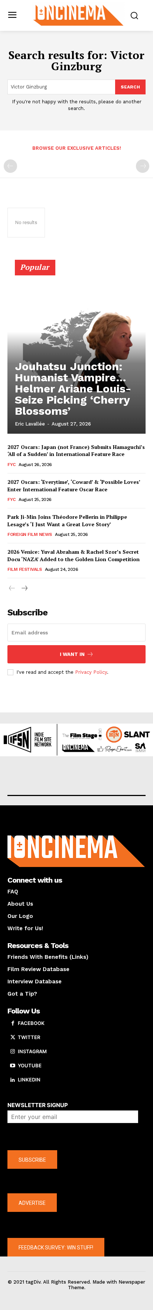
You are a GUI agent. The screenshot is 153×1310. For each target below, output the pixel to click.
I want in (72, 654)
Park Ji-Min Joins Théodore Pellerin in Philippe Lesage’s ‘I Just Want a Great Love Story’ (67, 520)
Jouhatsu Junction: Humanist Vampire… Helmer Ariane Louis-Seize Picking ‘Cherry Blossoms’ (73, 388)
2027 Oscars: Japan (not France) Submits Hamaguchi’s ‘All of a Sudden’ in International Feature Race (76, 450)
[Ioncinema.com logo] (78, 14)
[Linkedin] (12, 1080)
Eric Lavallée (30, 424)
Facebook (31, 1023)
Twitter (29, 1037)
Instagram (32, 1051)
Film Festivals (24, 569)
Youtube (30, 1065)
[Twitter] (12, 1037)
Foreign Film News (29, 534)
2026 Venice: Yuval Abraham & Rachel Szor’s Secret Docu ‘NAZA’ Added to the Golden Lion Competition (73, 555)
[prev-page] (10, 166)
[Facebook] (12, 1023)
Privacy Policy (91, 672)
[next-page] (24, 588)
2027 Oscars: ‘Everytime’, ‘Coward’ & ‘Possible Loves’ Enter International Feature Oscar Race (73, 485)
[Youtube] (12, 1066)
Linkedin (29, 1080)
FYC (11, 464)
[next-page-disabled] (142, 166)
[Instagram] (12, 1052)
